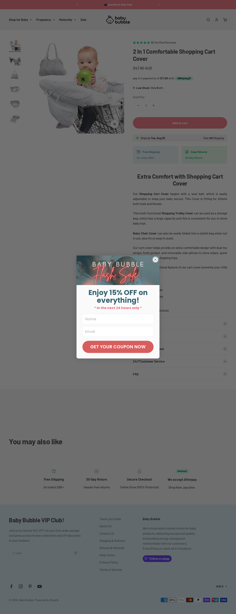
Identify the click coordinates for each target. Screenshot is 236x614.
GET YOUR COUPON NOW (118, 347)
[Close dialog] (155, 259)
